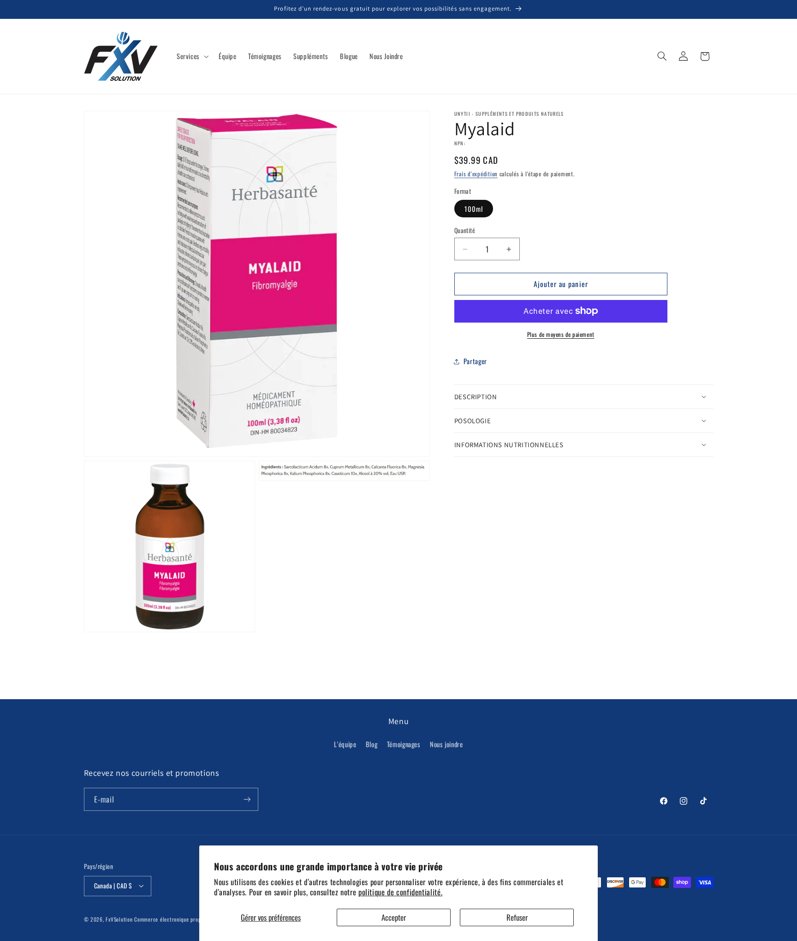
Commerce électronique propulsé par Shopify (186, 919)
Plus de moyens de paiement (561, 334)
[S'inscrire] (246, 799)
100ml (473, 208)
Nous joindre (446, 744)
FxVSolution (119, 919)
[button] (192, 56)
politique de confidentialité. (400, 892)
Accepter (393, 917)
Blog (372, 744)
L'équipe (345, 744)
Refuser (517, 917)
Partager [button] (475, 361)
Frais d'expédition (476, 173)
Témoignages (404, 744)
